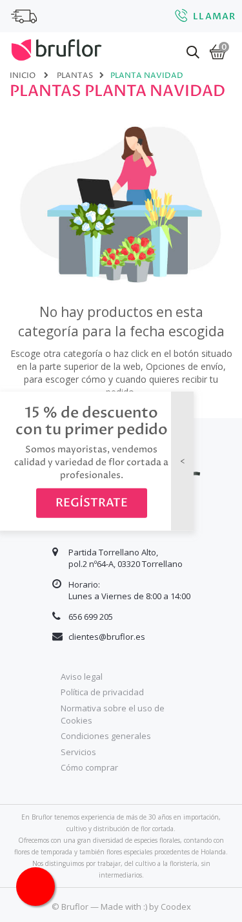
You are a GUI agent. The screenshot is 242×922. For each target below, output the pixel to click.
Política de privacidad (102, 692)
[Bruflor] (56, 48)
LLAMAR (214, 16)
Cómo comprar (89, 767)
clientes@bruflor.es (106, 636)
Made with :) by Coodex (146, 906)
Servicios (78, 752)
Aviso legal (82, 676)
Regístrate (91, 502)
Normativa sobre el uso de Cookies (113, 714)
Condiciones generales (106, 736)
